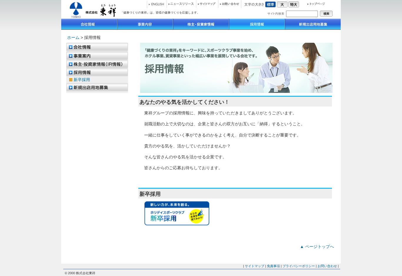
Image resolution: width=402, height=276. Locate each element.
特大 (294, 4)
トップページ (314, 4)
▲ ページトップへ (317, 246)
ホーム (73, 37)
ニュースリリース (181, 4)
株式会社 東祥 (90, 9)
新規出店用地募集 (313, 24)
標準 (270, 4)
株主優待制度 (97, 64)
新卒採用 (82, 79)
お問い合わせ (229, 4)
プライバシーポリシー (299, 266)
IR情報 (201, 24)
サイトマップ (207, 4)
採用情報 (257, 24)
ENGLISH (156, 4)
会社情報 (89, 24)
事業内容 (145, 24)
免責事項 (273, 266)
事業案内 (97, 56)
